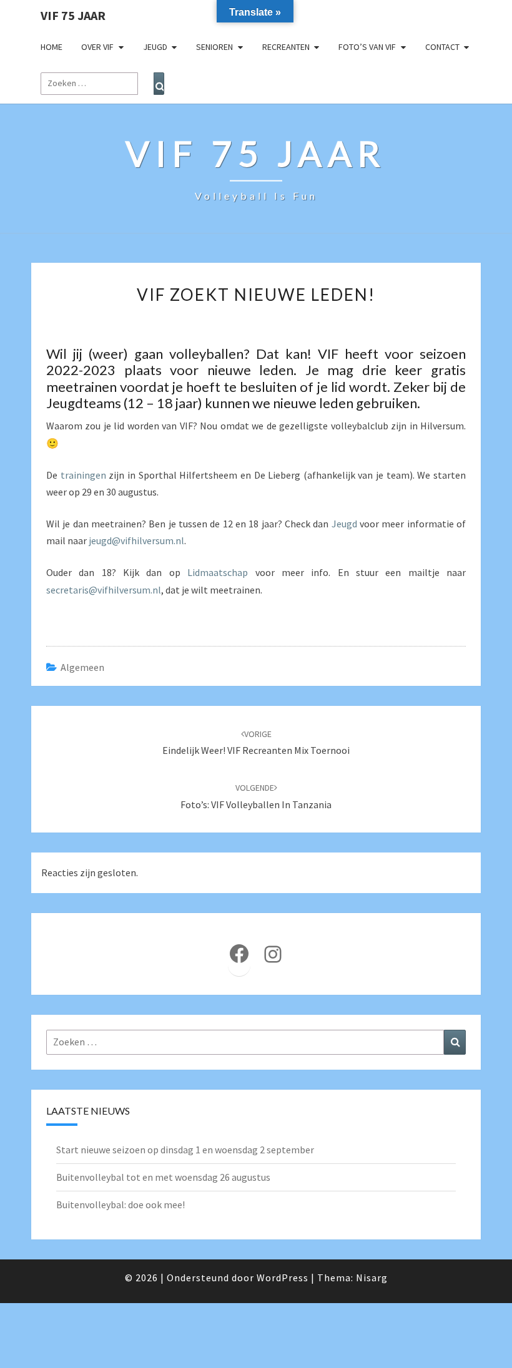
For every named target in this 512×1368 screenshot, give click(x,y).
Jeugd (155, 46)
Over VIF (97, 46)
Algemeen (82, 667)
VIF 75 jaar (73, 15)
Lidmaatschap (217, 572)
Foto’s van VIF (367, 46)
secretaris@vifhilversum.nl (103, 590)
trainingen (83, 475)
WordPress (282, 1277)
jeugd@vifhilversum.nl (136, 540)
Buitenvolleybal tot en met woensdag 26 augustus (163, 1177)
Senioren (214, 46)
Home (51, 46)
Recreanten (286, 46)
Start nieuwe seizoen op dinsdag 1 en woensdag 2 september (185, 1149)
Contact (442, 46)
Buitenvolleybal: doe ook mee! (120, 1204)
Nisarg (372, 1277)
